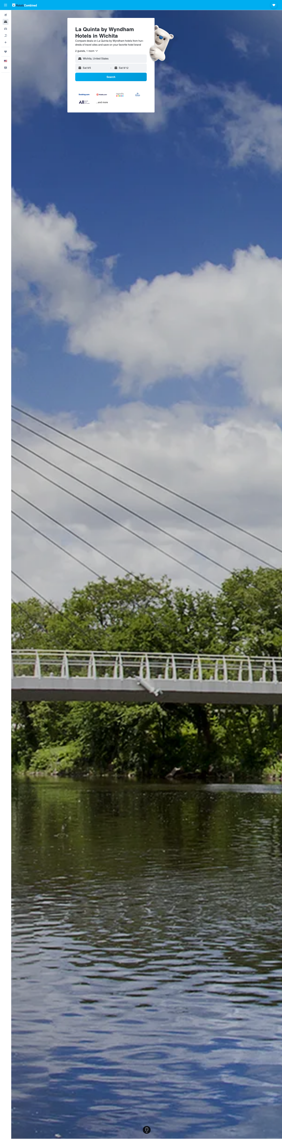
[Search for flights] (5, 15)
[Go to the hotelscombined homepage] (24, 5)
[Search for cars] (5, 28)
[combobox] (86, 50)
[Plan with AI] (5, 42)
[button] (5, 5)
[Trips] (5, 51)
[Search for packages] (5, 35)
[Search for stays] (5, 22)
